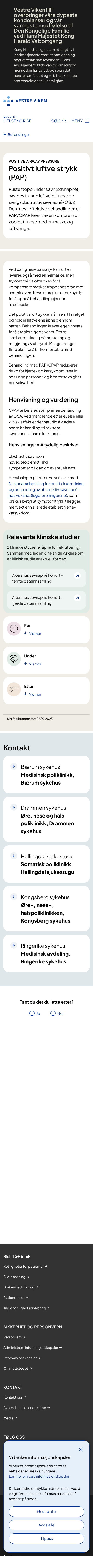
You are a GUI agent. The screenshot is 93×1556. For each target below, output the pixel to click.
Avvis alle (46, 1524)
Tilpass (46, 1538)
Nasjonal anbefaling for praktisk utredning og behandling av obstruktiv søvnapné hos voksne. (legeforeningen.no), (46, 489)
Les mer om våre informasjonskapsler (39, 1476)
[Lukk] (80, 1449)
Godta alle (46, 1511)
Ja (38, 1013)
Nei (60, 1013)
